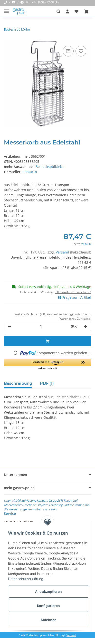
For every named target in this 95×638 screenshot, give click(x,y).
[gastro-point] (20, 11)
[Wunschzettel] (76, 11)
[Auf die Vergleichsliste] (68, 51)
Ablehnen (48, 620)
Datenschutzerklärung (25, 579)
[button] (60, 11)
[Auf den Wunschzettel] (81, 51)
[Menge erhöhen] (85, 326)
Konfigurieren (48, 606)
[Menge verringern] (9, 326)
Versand (63, 252)
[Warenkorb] (86, 11)
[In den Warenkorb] (47, 341)
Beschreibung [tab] (18, 383)
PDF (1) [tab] (47, 383)
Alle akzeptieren (48, 591)
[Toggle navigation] (6, 9)
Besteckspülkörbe (50, 166)
